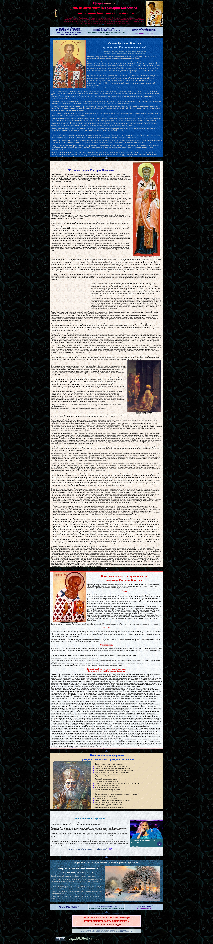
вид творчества (85, 931)
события (91, 931)
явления (124, 930)
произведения (110, 930)
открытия (104, 930)
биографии (97, 931)
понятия (92, 930)
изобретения (118, 930)
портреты (102, 931)
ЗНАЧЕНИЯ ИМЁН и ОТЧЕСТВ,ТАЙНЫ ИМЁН (89, 849)
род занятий (98, 930)
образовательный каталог (113, 931)
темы (88, 930)
